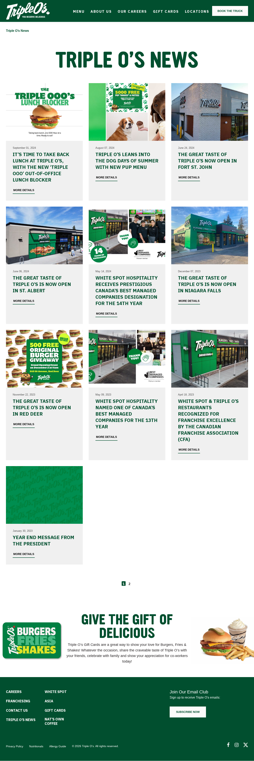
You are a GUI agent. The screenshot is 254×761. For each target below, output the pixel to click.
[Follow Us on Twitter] (245, 745)
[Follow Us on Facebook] (228, 745)
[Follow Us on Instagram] (237, 745)
